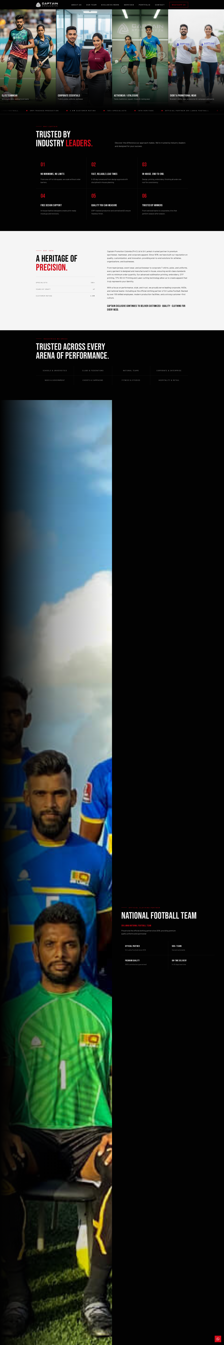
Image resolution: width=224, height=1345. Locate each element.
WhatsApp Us (179, 5)
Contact (160, 5)
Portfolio (144, 5)
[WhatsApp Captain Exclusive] (218, 1339)
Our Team (91, 5)
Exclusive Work (110, 5)
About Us (76, 5)
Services (129, 5)
